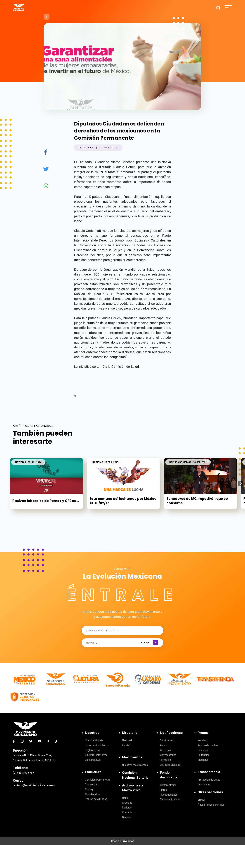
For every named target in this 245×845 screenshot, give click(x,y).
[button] (240, 483)
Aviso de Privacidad (122, 841)
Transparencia (209, 772)
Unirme (144, 642)
